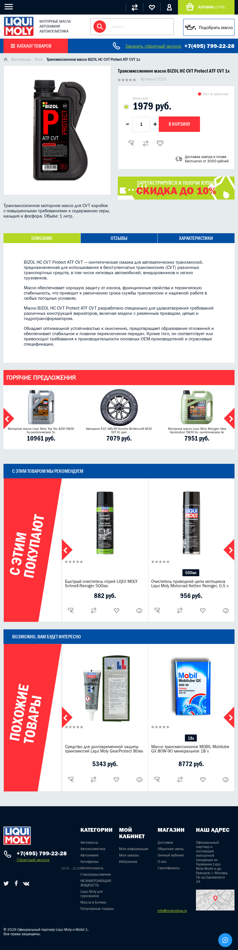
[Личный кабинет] (169, 7)
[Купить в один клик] (131, 143)
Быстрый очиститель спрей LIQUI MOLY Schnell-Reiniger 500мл (101, 583)
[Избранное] (152, 7)
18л (191, 738)
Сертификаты (169, 868)
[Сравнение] (134, 7)
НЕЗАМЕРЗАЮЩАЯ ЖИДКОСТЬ (95, 883)
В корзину (179, 124)
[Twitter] (6, 883)
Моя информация (133, 849)
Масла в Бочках (93, 902)
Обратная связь (171, 849)
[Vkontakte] (26, 883)
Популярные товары (97, 908)
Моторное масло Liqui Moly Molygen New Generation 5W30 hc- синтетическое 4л (197, 430)
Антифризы (89, 861)
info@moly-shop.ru (172, 910)
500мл (190, 572)
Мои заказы (129, 855)
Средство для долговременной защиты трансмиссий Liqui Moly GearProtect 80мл (104, 748)
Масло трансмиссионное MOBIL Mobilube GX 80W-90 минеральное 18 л (190, 748)
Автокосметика (92, 849)
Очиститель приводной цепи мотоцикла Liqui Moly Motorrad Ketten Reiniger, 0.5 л (190, 583)
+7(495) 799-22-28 (209, 46)
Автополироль (91, 868)
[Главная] (5, 60)
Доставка (165, 842)
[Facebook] (16, 883)
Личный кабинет (171, 855)
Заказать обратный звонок (153, 46)
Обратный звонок (33, 860)
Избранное (128, 861)
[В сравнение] (145, 143)
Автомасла (89, 842)
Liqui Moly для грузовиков (91, 893)
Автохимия (89, 855)
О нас (162, 861)
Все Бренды (21, 59)
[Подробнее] (139, 610)
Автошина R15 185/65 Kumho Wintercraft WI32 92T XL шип (119, 430)
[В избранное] (160, 143)
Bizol (39, 59)
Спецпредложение (95, 874)
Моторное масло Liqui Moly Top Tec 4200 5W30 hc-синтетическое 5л (41, 430)
